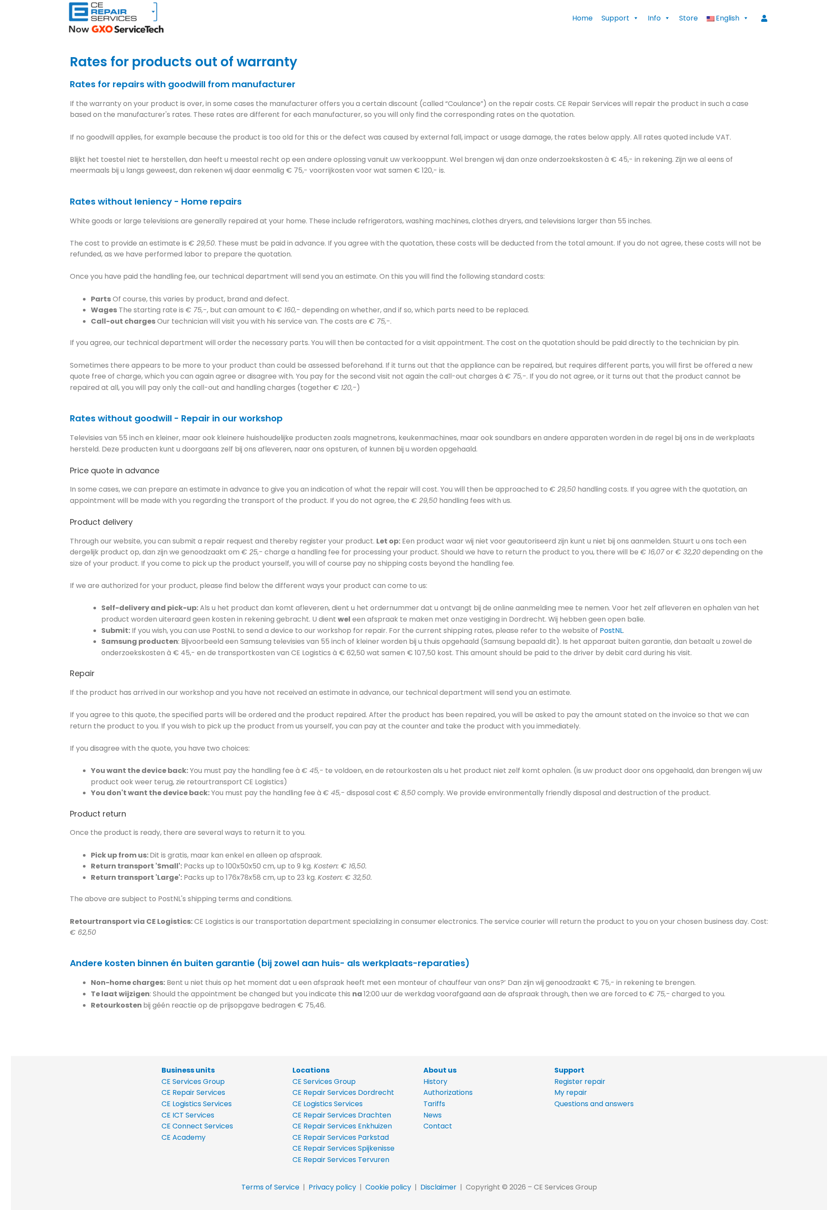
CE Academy (183, 1137)
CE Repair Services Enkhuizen (342, 1126)
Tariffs (434, 1104)
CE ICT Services (187, 1115)
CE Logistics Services (196, 1104)
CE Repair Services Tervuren (340, 1160)
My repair (570, 1092)
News (432, 1115)
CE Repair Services (193, 1092)
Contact (437, 1126)
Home (582, 18)
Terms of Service (270, 1187)
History (435, 1082)
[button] (727, 18)
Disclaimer (438, 1187)
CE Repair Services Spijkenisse (343, 1148)
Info (654, 18)
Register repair (579, 1082)
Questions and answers (594, 1104)
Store (688, 18)
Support (615, 18)
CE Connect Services (197, 1126)
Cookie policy (388, 1187)
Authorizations (448, 1092)
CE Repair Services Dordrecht (343, 1092)
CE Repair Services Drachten (341, 1115)
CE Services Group (193, 1082)
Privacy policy (332, 1187)
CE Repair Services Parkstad (340, 1137)
